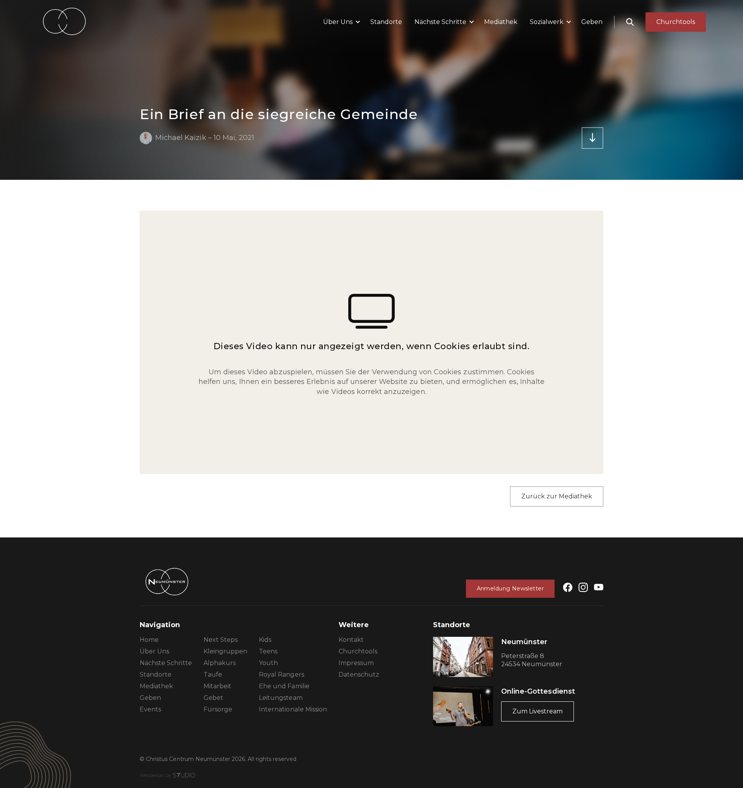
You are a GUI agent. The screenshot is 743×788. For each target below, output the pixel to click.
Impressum (356, 663)
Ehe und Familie (284, 686)
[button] (340, 22)
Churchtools (358, 651)
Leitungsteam (280, 697)
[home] (64, 22)
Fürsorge (218, 709)
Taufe (213, 674)
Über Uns (154, 651)
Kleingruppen (225, 651)
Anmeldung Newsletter (510, 588)
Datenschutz (359, 674)
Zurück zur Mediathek (556, 496)
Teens (268, 651)
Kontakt (351, 639)
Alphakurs (220, 663)
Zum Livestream (537, 711)
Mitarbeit (217, 686)
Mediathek (500, 22)
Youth (268, 663)
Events (150, 709)
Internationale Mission (293, 709)
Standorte (386, 22)
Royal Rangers (281, 674)
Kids (265, 639)
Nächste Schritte (166, 663)
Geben (592, 22)
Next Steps (221, 639)
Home (149, 639)
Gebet (213, 697)
